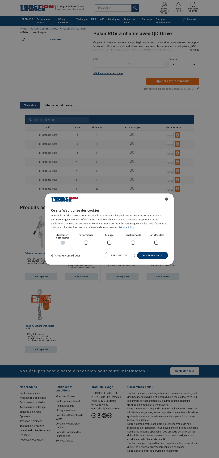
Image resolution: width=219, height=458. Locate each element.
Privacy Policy (126, 227)
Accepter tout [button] (152, 255)
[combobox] (166, 199)
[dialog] (109, 229)
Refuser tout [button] (120, 255)
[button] (65, 255)
